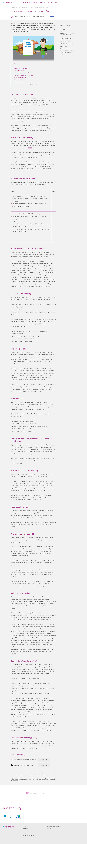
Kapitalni (12, 7)
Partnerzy (42, 2)
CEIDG (30, 148)
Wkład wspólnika (18, 80)
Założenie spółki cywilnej (20, 70)
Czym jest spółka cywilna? (21, 68)
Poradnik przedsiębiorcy (23, 7)
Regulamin (49, 828)
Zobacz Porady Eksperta (53, 2)
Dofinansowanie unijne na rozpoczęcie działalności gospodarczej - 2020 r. (66, 40)
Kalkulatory (32, 2)
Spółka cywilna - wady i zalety (21, 73)
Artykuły (25, 2)
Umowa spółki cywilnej (20, 77)
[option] (8, 816)
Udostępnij (51, 16)
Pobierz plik (44, 759)
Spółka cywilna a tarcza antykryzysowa (24, 75)
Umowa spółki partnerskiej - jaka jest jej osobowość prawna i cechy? (66, 45)
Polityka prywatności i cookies (53, 826)
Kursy (37, 2)
